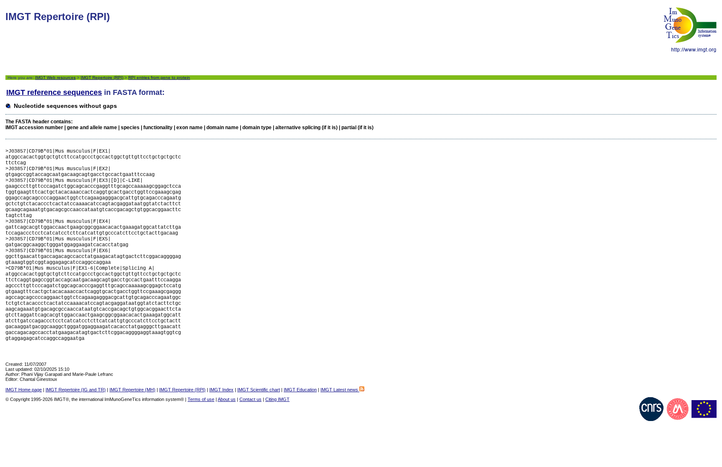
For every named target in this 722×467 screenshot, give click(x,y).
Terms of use (201, 399)
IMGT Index (221, 389)
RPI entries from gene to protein (159, 77)
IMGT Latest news (339, 389)
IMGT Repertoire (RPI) (102, 77)
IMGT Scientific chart (258, 389)
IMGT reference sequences (54, 92)
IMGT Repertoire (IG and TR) (76, 389)
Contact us (250, 399)
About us (227, 399)
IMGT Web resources (55, 77)
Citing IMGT (277, 399)
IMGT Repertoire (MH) (132, 389)
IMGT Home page (23, 389)
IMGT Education (300, 389)
